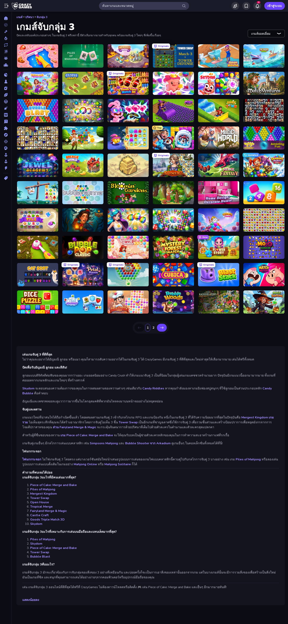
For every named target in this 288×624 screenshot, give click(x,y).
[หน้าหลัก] (6, 18)
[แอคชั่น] (6, 168)
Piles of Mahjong (248, 459)
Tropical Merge (41, 506)
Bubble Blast (40, 556)
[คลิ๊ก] (6, 108)
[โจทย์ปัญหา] (6, 121)
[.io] (6, 75)
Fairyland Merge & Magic (48, 511)
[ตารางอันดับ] (6, 65)
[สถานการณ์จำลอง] (6, 154)
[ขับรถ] (6, 101)
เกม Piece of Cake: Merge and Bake (87, 435)
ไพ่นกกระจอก (31, 459)
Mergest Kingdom (254, 417)
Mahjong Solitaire (117, 464)
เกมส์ (19, 17)
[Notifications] (257, 6)
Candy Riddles (153, 388)
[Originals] (6, 51)
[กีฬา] (6, 95)
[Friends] (235, 6)
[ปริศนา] (6, 128)
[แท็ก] (6, 178)
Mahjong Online (85, 464)
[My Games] (246, 6)
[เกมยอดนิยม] (6, 38)
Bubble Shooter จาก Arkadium (148, 443)
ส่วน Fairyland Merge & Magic (74, 427)
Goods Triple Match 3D (47, 519)
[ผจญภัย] (6, 135)
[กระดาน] (6, 81)
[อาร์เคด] (6, 161)
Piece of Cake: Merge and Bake (53, 485)
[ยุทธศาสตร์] (6, 148)
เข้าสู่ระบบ (274, 6)
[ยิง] (6, 141)
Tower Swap (128, 422)
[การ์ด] (6, 88)
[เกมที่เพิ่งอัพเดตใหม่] (6, 45)
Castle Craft (39, 515)
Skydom (28, 388)
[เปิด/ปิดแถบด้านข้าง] (6, 6)
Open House (39, 502)
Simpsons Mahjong (104, 443)
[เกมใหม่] (6, 31)
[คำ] (6, 115)
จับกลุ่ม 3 (42, 17)
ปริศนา (29, 17)
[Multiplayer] (6, 58)
